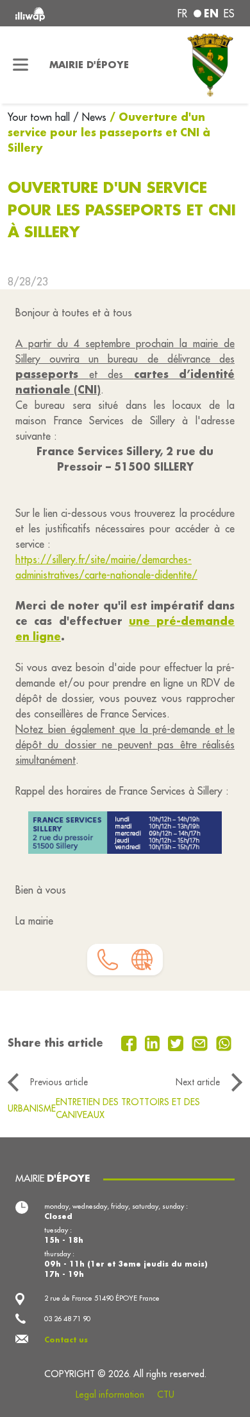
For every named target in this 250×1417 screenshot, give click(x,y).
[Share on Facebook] (130, 1042)
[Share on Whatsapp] (224, 1042)
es (229, 13)
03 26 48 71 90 (67, 1318)
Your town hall (40, 117)
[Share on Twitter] (177, 1042)
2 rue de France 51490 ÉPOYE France (102, 1298)
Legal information (110, 1394)
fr (182, 13)
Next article (198, 1082)
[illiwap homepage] (57, 13)
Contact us (66, 1339)
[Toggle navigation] (21, 65)
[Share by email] (201, 1042)
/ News (89, 117)
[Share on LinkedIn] (154, 1042)
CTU (165, 1394)
